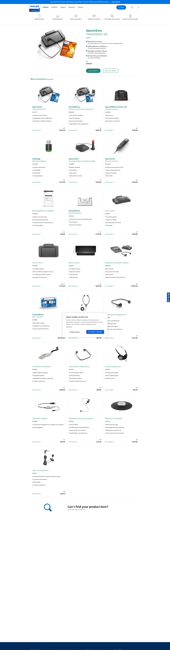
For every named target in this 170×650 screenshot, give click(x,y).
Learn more (69, 326)
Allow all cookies (95, 332)
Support (63, 7)
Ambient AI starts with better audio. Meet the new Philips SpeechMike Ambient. (86, 1)
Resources (72, 7)
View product (92, 70)
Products (45, 7)
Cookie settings (75, 332)
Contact (121, 7)
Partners (80, 7)
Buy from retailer (110, 70)
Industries (54, 7)
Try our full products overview (76, 509)
